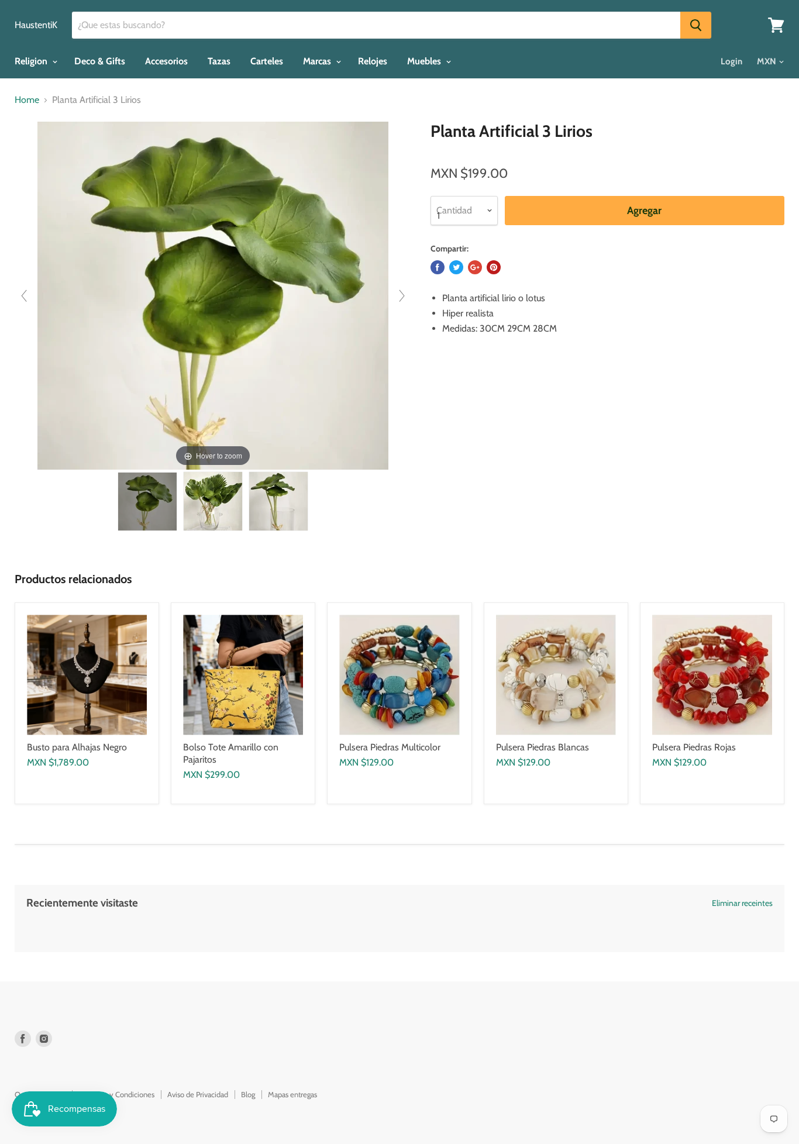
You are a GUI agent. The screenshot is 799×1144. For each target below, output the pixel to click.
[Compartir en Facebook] (438, 267)
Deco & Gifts (99, 61)
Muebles (425, 61)
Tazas (219, 61)
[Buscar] (695, 25)
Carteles (266, 61)
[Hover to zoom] (212, 295)
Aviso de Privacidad (197, 1094)
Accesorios (166, 61)
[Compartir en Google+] (475, 267)
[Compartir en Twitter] (456, 267)
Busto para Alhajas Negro (77, 747)
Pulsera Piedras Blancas (542, 747)
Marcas (318, 61)
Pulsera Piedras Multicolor (389, 747)
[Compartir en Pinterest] (494, 267)
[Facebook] (22, 1038)
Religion (32, 61)
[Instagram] (43, 1038)
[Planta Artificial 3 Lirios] (147, 501)
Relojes (372, 61)
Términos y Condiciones (116, 1094)
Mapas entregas (292, 1094)
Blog (248, 1094)
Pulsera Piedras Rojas (694, 747)
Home (27, 100)
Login (731, 61)
